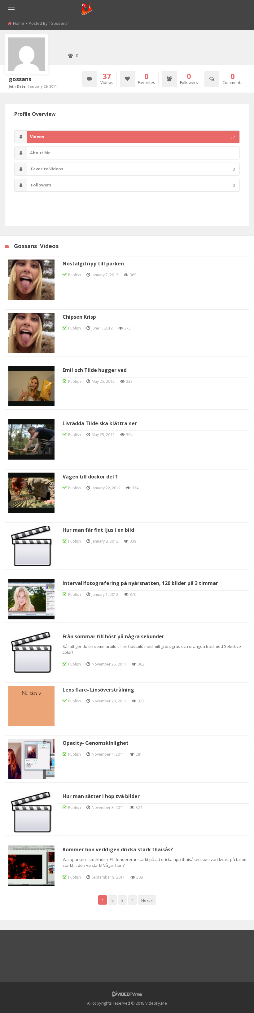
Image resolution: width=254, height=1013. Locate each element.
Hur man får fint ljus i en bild (98, 529)
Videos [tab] (132, 137)
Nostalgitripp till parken (93, 263)
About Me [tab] (40, 152)
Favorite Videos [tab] (132, 169)
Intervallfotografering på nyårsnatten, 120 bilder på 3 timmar (140, 583)
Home (18, 23)
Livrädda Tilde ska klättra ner (100, 423)
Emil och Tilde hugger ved (95, 370)
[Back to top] (234, 999)
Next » (147, 900)
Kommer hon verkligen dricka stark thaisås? (118, 849)
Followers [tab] (132, 185)
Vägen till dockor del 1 (90, 476)
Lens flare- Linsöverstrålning (98, 689)
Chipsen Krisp (79, 316)
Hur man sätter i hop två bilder (101, 796)
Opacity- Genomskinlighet (96, 743)
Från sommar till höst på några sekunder (113, 636)
